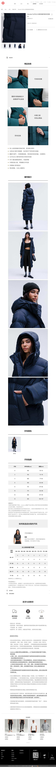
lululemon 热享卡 (14, 758)
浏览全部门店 (21, 752)
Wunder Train (19, 734)
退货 (2, 758)
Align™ (6, 734)
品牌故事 (34, 3)
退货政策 (12, 756)
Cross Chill (42, 734)
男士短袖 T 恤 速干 (31, 735)
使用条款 (26, 765)
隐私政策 (23, 765)
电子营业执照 (35, 765)
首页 (15, 3)
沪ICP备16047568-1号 (18, 765)
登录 (2, 752)
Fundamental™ (31, 734)
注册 (2, 754)
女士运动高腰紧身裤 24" (21, 735)
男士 (28, 3)
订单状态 (2, 756)
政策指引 (12, 760)
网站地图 (12, 754)
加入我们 (12, 752)
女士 (21, 3)
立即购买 (6, 739)
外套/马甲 (14, 9)
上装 (9, 9)
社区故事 (41, 3)
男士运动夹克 (42, 735)
